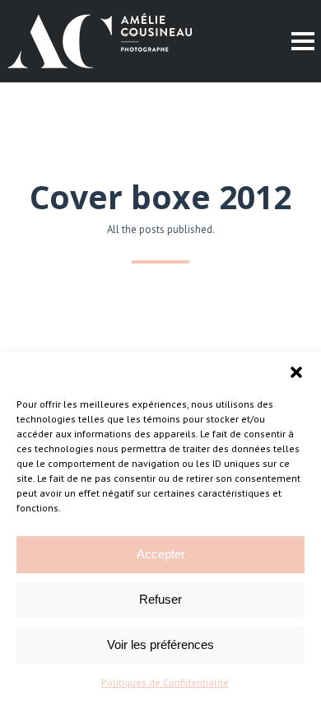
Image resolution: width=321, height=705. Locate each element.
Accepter (161, 554)
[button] (296, 372)
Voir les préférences (160, 644)
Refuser (160, 599)
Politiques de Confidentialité (165, 682)
